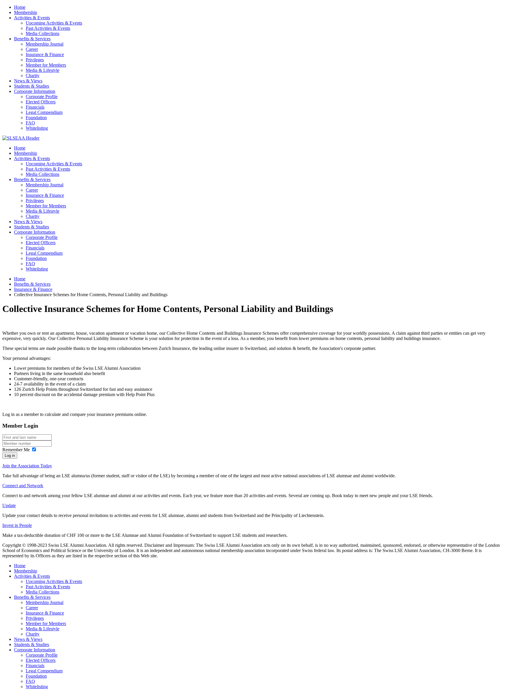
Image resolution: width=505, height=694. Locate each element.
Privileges (35, 59)
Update (9, 505)
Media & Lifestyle (42, 70)
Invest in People (17, 525)
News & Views (28, 80)
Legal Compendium (44, 112)
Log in (10, 455)
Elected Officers (41, 101)
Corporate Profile (42, 96)
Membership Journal (44, 43)
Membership (25, 12)
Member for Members (46, 65)
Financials (35, 107)
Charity (32, 75)
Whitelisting (37, 128)
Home (19, 7)
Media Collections (42, 33)
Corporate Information (34, 91)
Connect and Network (22, 485)
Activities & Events (32, 17)
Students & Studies (31, 86)
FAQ (30, 122)
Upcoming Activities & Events (54, 22)
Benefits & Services (32, 38)
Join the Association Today (27, 465)
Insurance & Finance (45, 54)
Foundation (36, 117)
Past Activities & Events (48, 28)
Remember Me (16, 449)
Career (32, 49)
